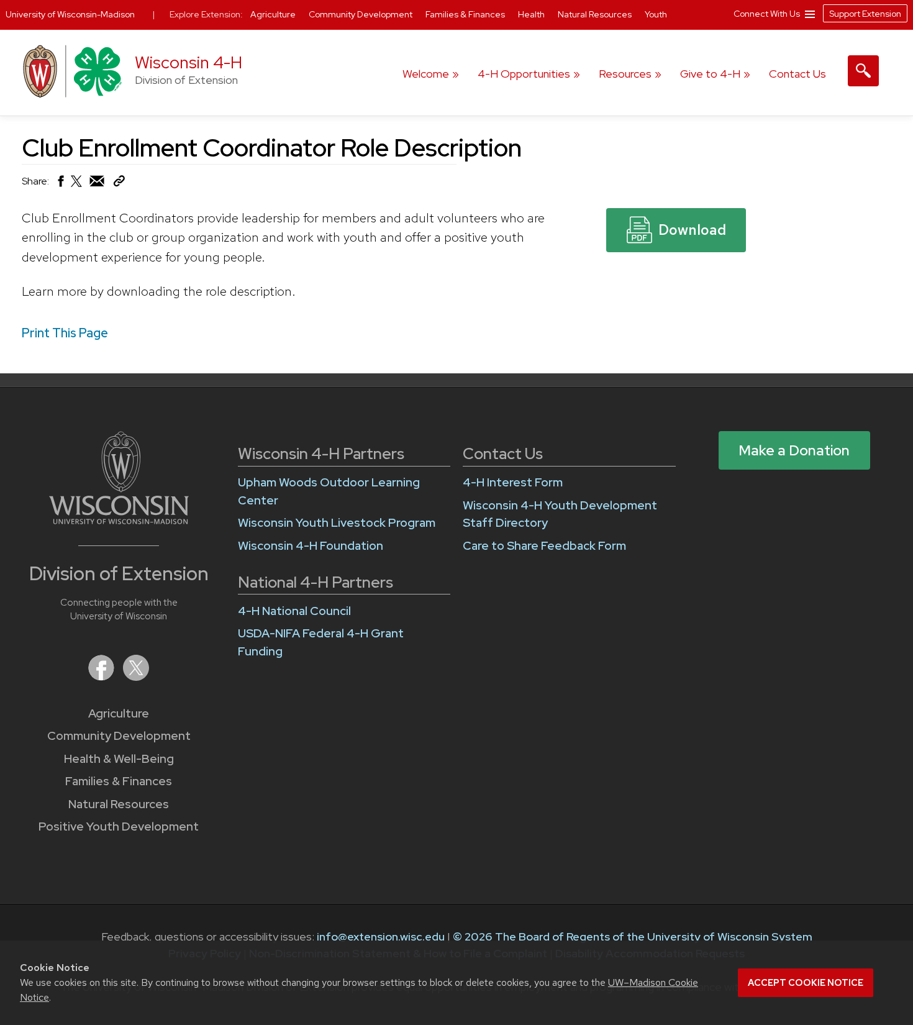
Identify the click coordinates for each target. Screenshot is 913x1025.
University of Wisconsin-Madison (70, 14)
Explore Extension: (206, 14)
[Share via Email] (97, 184)
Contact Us (797, 73)
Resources (625, 73)
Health (532, 14)
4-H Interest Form (513, 482)
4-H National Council (294, 611)
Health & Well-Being (119, 759)
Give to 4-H (710, 73)
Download (692, 230)
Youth (656, 14)
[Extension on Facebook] (102, 677)
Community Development (119, 736)
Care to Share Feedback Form (544, 546)
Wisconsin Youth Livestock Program (336, 523)
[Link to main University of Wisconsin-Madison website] (119, 520)
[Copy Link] (119, 183)
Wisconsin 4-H (188, 62)
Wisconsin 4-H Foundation (310, 546)
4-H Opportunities (524, 73)
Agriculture (118, 713)
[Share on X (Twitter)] (77, 186)
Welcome (425, 73)
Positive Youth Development (119, 826)
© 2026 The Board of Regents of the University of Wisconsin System (632, 936)
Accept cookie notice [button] (805, 983)
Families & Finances (118, 781)
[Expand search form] (863, 70)
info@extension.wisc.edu (381, 936)
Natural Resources (118, 804)
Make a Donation (794, 450)
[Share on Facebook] (60, 184)
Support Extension (865, 13)
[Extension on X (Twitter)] (136, 677)
